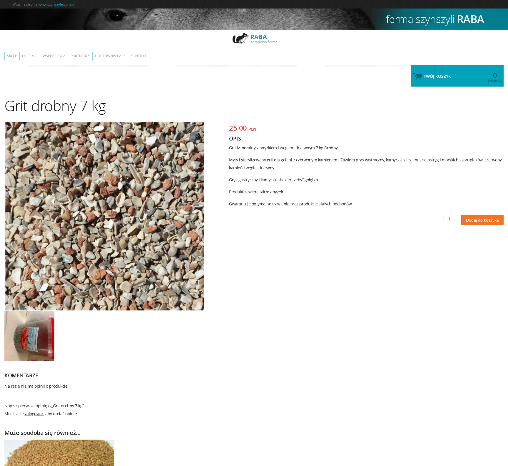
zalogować (34, 408)
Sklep (14, 52)
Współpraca (63, 52)
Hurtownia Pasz (127, 52)
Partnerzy (93, 52)
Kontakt (159, 52)
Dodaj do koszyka (482, 214)
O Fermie (35, 52)
